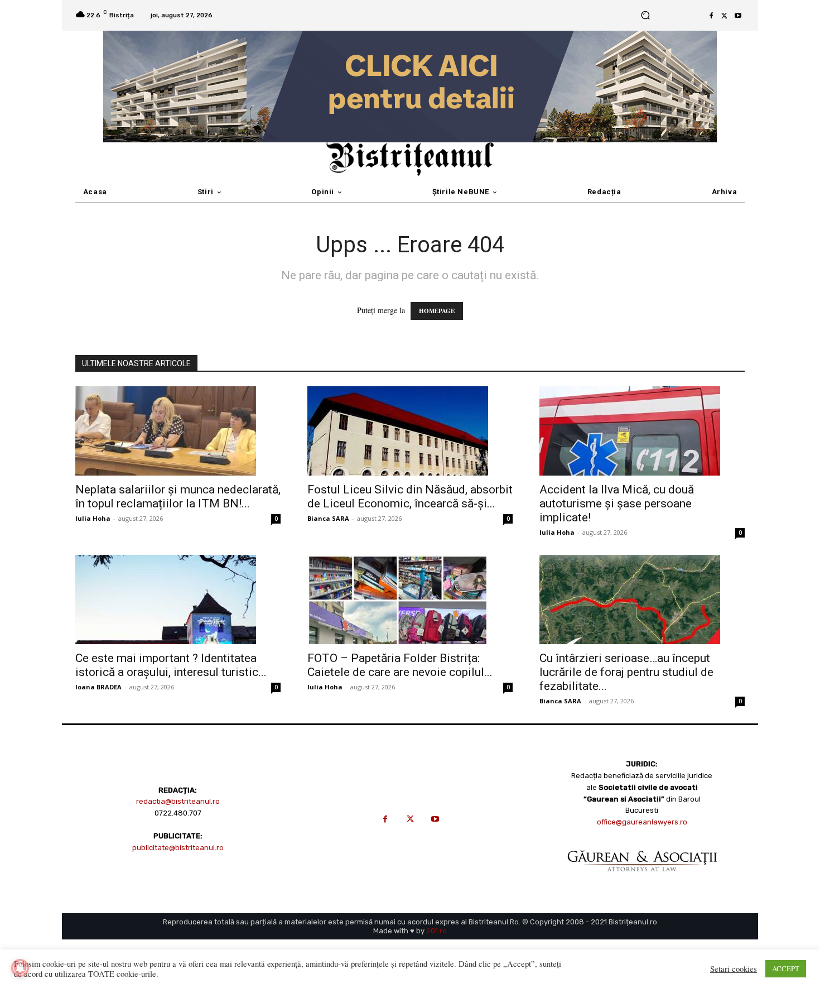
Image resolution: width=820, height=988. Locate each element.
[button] (645, 15)
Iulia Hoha (92, 518)
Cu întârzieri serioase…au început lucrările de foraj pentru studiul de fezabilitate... (626, 672)
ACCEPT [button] (785, 968)
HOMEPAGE (437, 310)
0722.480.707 (178, 813)
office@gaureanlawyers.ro (642, 822)
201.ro (436, 931)
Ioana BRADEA (98, 687)
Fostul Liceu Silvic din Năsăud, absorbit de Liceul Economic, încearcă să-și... (410, 496)
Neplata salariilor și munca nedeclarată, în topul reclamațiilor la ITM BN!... (178, 496)
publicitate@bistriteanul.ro (178, 847)
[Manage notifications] (20, 968)
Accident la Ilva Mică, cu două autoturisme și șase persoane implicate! (616, 503)
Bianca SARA (328, 518)
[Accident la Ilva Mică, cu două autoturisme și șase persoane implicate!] (642, 431)
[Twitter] (724, 15)
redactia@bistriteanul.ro (178, 801)
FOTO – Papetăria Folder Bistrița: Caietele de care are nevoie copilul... (400, 665)
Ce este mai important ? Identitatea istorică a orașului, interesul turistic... (171, 665)
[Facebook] (711, 15)
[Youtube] (738, 15)
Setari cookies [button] (733, 969)
